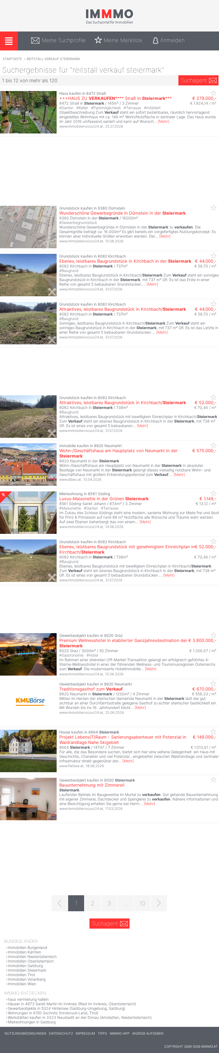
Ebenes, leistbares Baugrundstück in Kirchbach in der (125, 261)
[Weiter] (159, 903)
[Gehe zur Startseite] (109, 23)
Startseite (12, 59)
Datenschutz (61, 1033)
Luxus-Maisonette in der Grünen (103, 498)
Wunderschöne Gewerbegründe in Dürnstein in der (122, 213)
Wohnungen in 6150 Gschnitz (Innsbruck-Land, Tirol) (53, 1013)
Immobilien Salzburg (25, 965)
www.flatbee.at (71, 766)
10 (142, 903)
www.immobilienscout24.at (81, 126)
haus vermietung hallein (28, 999)
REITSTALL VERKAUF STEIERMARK (53, 59)
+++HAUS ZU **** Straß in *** (115, 98)
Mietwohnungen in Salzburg (32, 1022)
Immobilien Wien (22, 983)
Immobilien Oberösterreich (31, 961)
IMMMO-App (120, 1033)
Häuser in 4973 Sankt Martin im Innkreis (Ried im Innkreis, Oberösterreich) (72, 1003)
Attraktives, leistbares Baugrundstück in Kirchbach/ (122, 309)
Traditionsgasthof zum (91, 689)
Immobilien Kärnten (24, 952)
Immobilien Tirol (21, 974)
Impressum (85, 1033)
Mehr (163, 121)
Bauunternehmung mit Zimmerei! (91, 785)
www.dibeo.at (70, 479)
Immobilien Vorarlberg (26, 979)
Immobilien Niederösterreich (32, 956)
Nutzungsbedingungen (25, 1033)
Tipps (102, 1033)
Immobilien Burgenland (27, 947)
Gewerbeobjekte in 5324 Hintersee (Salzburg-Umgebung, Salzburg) (66, 1008)
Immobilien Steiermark (27, 970)
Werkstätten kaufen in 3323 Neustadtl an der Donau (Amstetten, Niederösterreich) (80, 1017)
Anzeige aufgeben (147, 1033)
